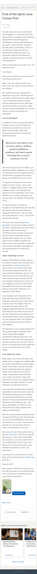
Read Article (9, 555)
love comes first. (12, 434)
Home (2, 8)
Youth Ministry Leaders (12, 8)
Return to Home (18, 561)
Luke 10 (17, 265)
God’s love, (30, 457)
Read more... (7, 502)
